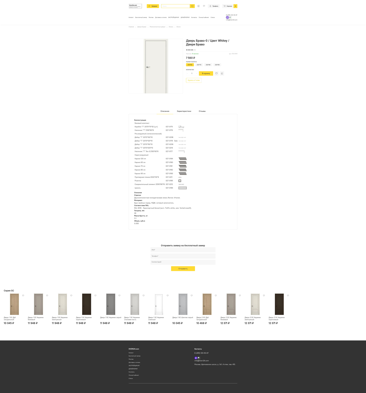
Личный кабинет (204, 17)
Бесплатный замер (141, 17)
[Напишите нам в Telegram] (199, 358)
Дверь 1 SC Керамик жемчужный (60, 318)
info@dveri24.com (231, 20)
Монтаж (151, 17)
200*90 (217, 65)
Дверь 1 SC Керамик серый (110, 317)
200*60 (190, 65)
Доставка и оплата (161, 17)
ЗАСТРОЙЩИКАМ (173, 17)
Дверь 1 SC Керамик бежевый (36, 318)
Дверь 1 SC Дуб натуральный (10, 318)
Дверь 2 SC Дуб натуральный (202, 318)
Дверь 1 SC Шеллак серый (182, 317)
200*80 (208, 65)
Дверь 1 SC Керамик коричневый (84, 318)
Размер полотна (191, 61)
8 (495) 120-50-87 (231, 15)
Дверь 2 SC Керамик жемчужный (253, 318)
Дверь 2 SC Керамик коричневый (277, 318)
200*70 (199, 65)
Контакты (194, 17)
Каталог (154, 6)
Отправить (183, 268)
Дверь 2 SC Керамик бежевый (229, 318)
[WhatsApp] (227, 17)
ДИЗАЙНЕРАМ (185, 17)
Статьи (213, 17)
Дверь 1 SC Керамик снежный (156, 318)
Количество (190, 69)
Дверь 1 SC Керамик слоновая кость (132, 318)
